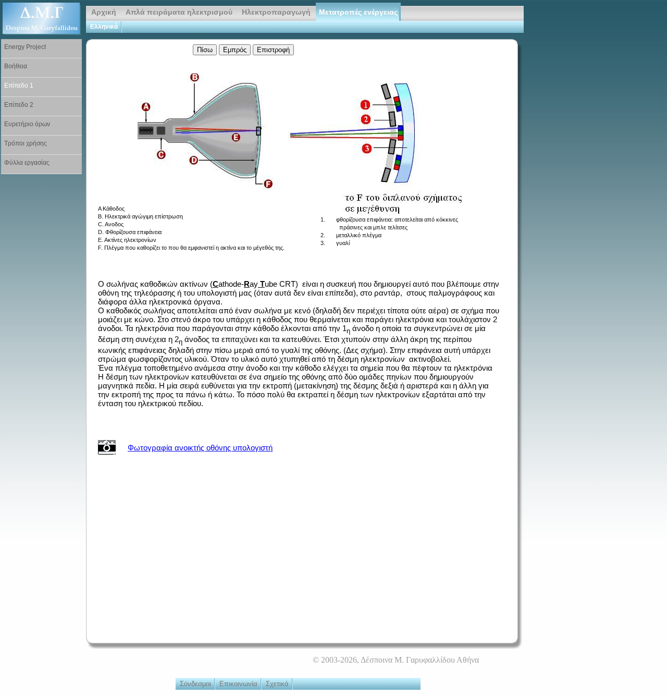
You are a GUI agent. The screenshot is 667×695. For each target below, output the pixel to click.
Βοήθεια (15, 66)
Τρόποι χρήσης (25, 143)
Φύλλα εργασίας (27, 162)
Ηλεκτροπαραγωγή (276, 12)
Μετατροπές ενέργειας (358, 12)
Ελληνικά (104, 26)
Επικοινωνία (238, 684)
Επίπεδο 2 (18, 104)
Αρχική (103, 12)
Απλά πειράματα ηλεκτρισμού (179, 12)
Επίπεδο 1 (18, 85)
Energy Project (25, 47)
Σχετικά (277, 684)
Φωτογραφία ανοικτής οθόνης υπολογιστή (200, 447)
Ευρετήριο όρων (27, 124)
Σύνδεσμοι (195, 684)
